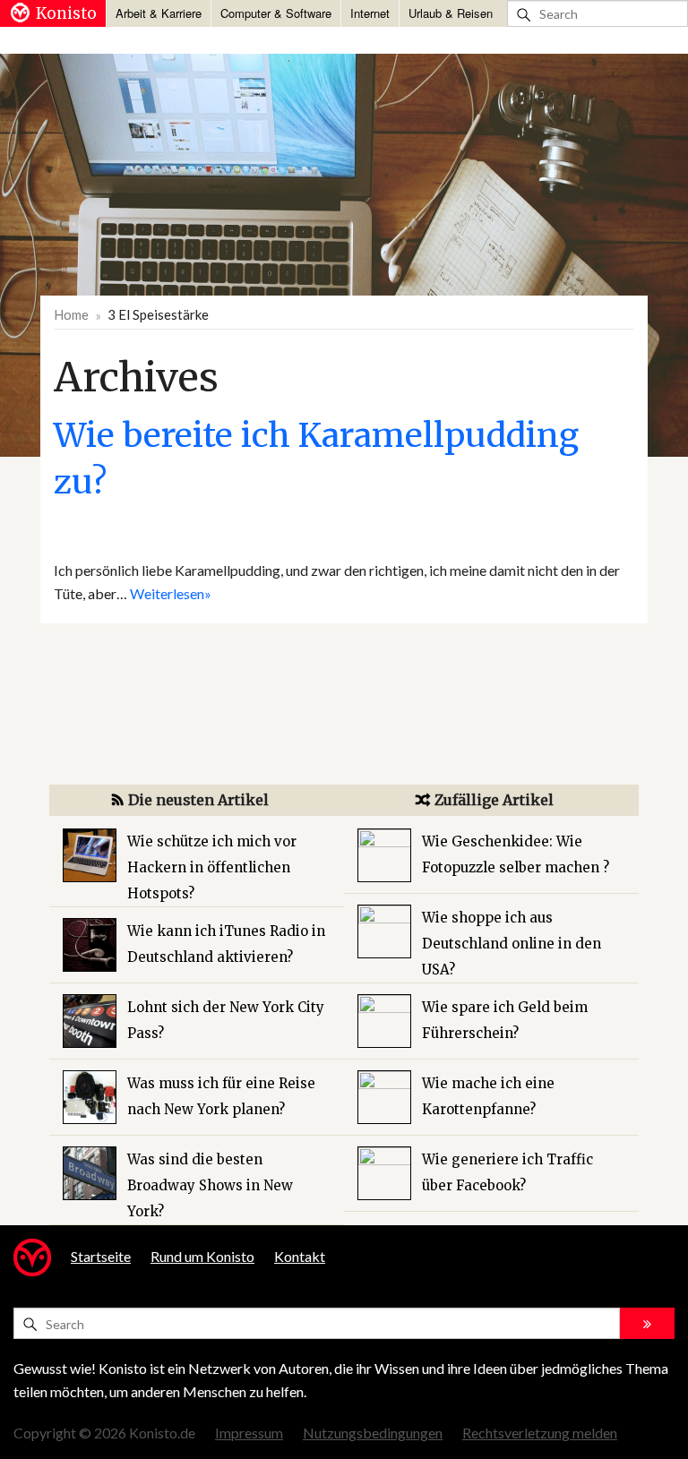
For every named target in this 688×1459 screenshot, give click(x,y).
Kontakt (299, 1256)
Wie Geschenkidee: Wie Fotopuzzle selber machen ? (515, 854)
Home (71, 314)
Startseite (101, 1256)
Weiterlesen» (170, 593)
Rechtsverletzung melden (539, 1432)
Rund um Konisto (202, 1256)
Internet (370, 12)
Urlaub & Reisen (450, 12)
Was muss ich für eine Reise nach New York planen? (221, 1096)
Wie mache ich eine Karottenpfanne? (488, 1096)
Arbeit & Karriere (159, 12)
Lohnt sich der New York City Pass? (225, 1020)
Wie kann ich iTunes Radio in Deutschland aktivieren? (226, 944)
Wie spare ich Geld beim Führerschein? (505, 1020)
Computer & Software (275, 12)
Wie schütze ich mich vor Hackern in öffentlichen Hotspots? (212, 867)
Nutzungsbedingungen (373, 1432)
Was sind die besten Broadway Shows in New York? (210, 1185)
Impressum (249, 1432)
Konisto (66, 13)
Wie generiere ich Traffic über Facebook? (507, 1172)
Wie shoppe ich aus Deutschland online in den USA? (511, 943)
